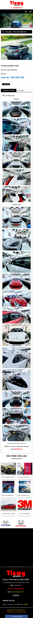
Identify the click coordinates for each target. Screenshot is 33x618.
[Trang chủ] (2, 32)
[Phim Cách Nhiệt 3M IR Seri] (8, 487)
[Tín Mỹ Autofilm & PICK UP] (8, 468)
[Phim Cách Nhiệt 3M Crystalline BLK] (24, 468)
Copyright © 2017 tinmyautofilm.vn (16, 610)
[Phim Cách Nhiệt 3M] (24, 505)
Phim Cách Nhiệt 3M (19, 32)
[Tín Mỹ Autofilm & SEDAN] (8, 505)
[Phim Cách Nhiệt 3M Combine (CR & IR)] (24, 487)
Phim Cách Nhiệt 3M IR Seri (8, 495)
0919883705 (17, 8)
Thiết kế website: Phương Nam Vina (16, 612)
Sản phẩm (9, 32)
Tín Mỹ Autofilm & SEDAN (8, 513)
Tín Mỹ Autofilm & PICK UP (8, 477)
